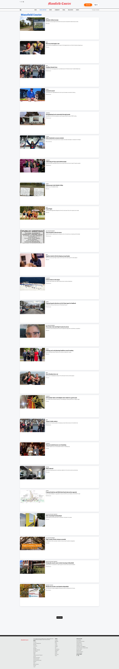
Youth (34, 666)
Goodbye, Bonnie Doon (51, 67)
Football (56, 646)
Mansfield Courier (79, 645)
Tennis (56, 655)
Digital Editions (43, 9)
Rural (64, 9)
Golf (55, 647)
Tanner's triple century (51, 421)
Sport (50, 9)
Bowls (56, 642)
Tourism (34, 665)
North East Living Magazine (80, 646)
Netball (56, 651)
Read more (59, 617)
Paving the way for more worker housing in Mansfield (60, 563)
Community (57, 9)
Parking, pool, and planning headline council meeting (59, 350)
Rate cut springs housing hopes (54, 515)
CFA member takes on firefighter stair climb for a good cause (61, 397)
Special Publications (79, 651)
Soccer (56, 653)
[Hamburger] (20, 10)
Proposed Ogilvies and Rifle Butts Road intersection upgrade (61, 492)
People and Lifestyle (36, 657)
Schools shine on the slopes (53, 279)
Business (34, 644)
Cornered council (50, 91)
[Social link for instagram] (23, 1)
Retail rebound (49, 468)
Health (34, 653)
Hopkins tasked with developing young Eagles (58, 256)
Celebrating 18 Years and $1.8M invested (56, 161)
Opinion (34, 656)
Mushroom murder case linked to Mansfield (57, 586)
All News (34, 642)
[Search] (20, 1)
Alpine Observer (79, 642)
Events (77, 9)
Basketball (56, 641)
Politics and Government (37, 660)
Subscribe (88, 4)
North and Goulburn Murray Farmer (82, 647)
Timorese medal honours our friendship (56, 445)
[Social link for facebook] (21, 1)
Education (35, 648)
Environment (35, 651)
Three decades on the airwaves (54, 232)
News (35, 9)
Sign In (96, 4)
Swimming (56, 654)
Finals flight (49, 209)
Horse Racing (57, 649)
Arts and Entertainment (37, 643)
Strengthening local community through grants (58, 114)
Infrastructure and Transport (37, 655)
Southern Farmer (79, 649)
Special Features (36, 664)
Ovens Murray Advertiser (80, 641)
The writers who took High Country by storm (57, 327)
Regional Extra (78, 650)
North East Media (79, 653)
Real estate (70, 9)
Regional (34, 661)
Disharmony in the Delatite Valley (54, 185)
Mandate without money (52, 20)
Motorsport (57, 650)
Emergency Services (36, 649)
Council (34, 647)
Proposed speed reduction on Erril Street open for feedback (61, 303)
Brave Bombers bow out (52, 374)
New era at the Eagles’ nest (52, 43)
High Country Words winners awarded (56, 539)
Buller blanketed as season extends (55, 138)
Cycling (56, 645)
